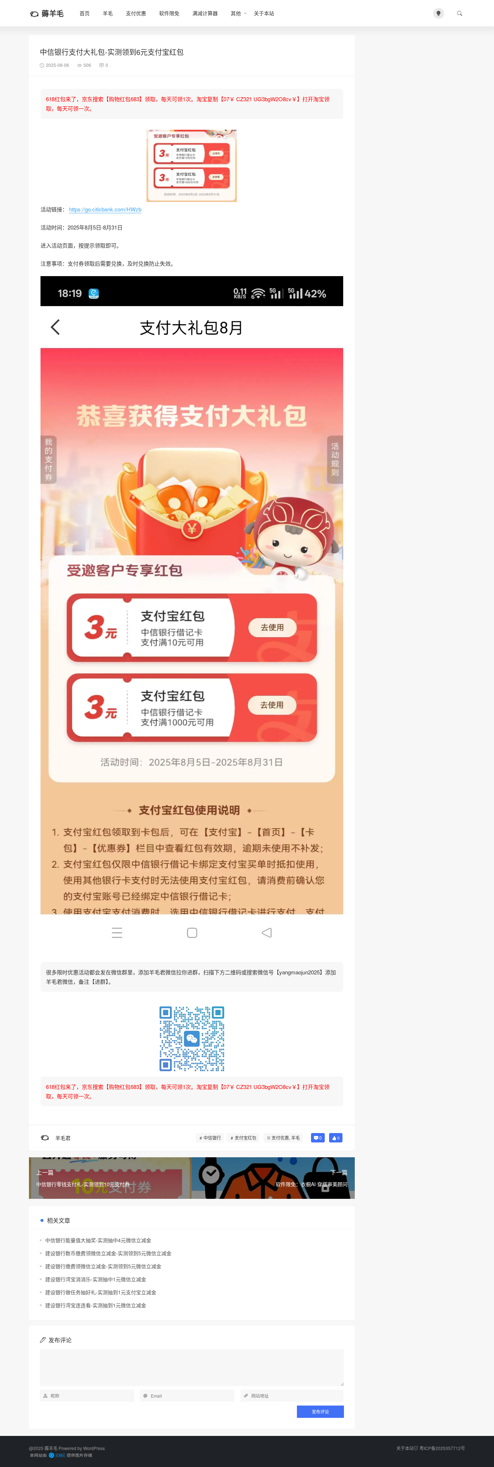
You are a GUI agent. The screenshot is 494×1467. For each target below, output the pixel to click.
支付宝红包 (245, 1137)
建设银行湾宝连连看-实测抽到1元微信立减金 (95, 1305)
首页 (85, 13)
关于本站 (264, 13)
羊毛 (108, 13)
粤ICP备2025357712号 (442, 1448)
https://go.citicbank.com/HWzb (105, 209)
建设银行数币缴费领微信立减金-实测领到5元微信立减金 (108, 1253)
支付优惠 (136, 13)
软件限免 (169, 13)
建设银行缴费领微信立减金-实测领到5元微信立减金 (103, 1266)
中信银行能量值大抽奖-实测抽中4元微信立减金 (98, 1240)
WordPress (94, 1448)
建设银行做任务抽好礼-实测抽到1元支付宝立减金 (100, 1292)
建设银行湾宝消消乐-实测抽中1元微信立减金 (95, 1279)
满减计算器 (205, 13)
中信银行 (212, 1137)
